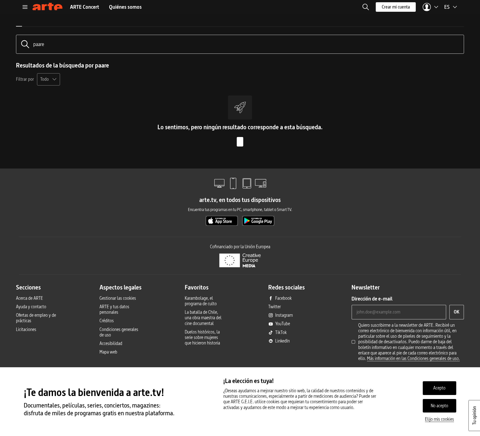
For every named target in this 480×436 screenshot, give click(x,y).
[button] (366, 7)
